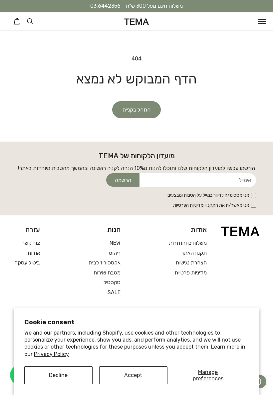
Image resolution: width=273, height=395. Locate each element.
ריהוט (115, 253)
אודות (33, 253)
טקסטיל (112, 282)
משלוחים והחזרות (188, 243)
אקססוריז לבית (105, 262)
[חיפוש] (30, 21)
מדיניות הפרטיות (188, 205)
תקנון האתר (194, 253)
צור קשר (31, 243)
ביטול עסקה (27, 262)
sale (114, 292)
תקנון (210, 205)
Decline (58, 375)
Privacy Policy (51, 354)
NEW (115, 243)
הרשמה (123, 180)
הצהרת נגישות (191, 262)
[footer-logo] (240, 231)
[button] (262, 21)
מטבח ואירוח (107, 272)
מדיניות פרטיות (190, 272)
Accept (133, 375)
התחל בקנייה (136, 110)
